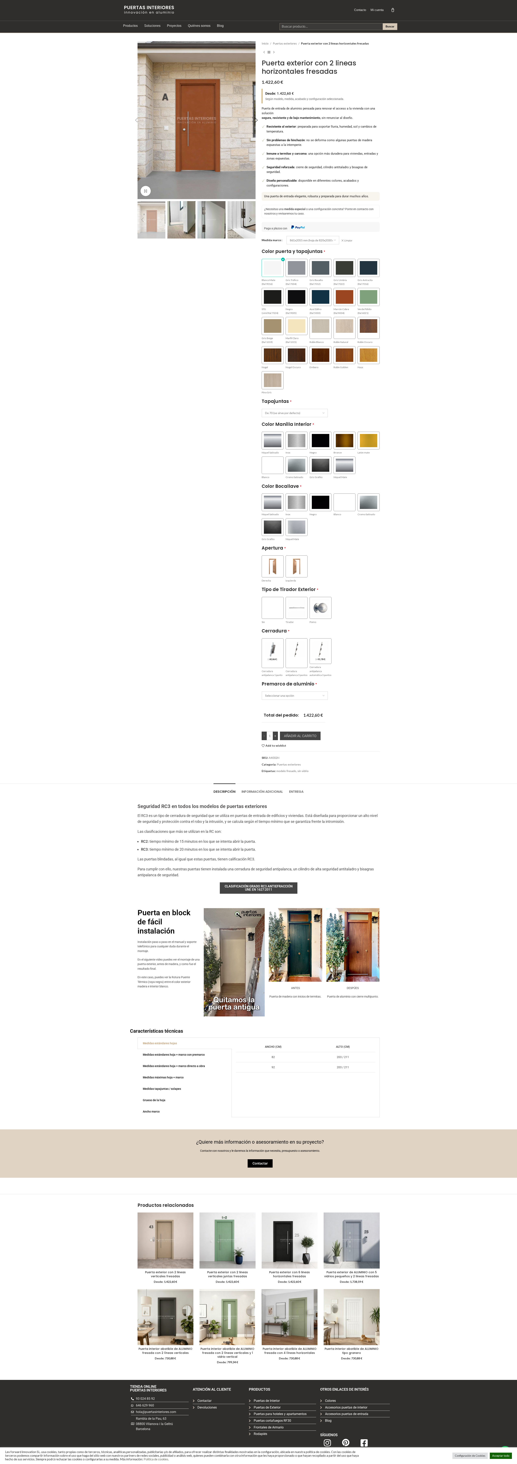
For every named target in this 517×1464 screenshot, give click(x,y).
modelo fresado (286, 771)
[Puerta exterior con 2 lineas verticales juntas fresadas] (227, 1240)
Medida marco (271, 240)
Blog (220, 25)
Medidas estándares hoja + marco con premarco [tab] (174, 1054)
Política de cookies (156, 1459)
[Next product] (273, 52)
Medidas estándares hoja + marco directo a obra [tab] (174, 1066)
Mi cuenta (377, 9)
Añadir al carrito (300, 736)
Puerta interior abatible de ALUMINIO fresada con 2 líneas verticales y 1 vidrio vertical (227, 1353)
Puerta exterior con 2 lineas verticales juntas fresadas (227, 1274)
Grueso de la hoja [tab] (154, 1100)
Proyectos (174, 25)
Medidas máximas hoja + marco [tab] (163, 1077)
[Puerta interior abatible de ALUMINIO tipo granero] (352, 1317)
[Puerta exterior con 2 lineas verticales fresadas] (166, 1240)
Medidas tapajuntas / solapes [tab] (162, 1088)
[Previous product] (264, 52)
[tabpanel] (305, 1057)
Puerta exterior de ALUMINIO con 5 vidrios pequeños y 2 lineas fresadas (351, 1274)
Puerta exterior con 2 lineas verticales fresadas (165, 1274)
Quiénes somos (199, 25)
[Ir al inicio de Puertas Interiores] (149, 9)
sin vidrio (303, 771)
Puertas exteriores (285, 43)
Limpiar (348, 240)
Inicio (265, 43)
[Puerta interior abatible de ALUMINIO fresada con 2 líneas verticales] (166, 1317)
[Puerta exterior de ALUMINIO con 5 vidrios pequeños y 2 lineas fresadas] (352, 1240)
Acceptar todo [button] (500, 1455)
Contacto (360, 9)
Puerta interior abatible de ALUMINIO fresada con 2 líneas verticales (165, 1351)
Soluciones (152, 25)
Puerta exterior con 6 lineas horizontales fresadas (289, 1274)
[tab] (224, 789)
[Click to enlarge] (146, 191)
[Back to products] (269, 52)
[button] (136, 120)
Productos (130, 25)
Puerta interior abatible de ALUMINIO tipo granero (351, 1351)
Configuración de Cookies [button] (470, 1455)
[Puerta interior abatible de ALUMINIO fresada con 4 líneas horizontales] (290, 1317)
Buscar (390, 26)
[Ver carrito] (392, 9)
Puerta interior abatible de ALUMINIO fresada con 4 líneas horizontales (289, 1351)
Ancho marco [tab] (151, 1111)
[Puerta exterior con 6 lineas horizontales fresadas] (290, 1240)
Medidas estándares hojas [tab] (160, 1043)
